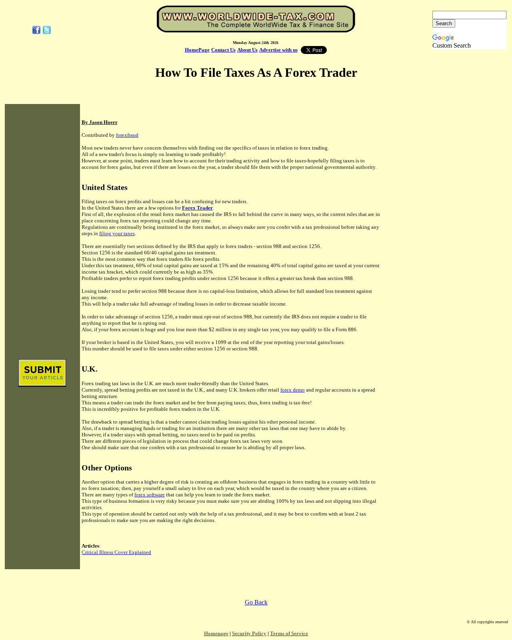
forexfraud (127, 135)
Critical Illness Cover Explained (116, 552)
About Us (247, 50)
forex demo (292, 390)
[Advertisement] (42, 232)
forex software (149, 495)
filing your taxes (117, 233)
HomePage (197, 50)
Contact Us (223, 50)
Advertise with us (278, 50)
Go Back (256, 602)
